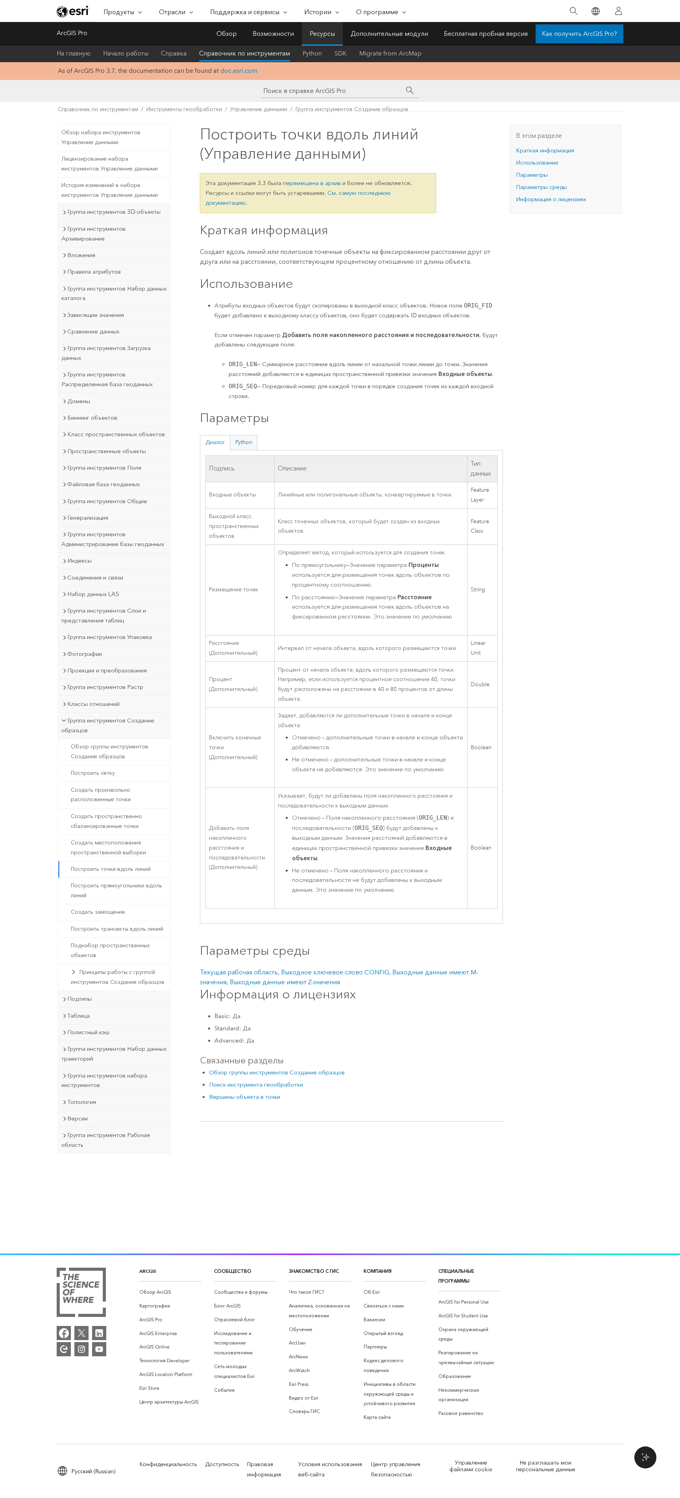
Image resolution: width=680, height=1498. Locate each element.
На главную (74, 53)
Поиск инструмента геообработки (256, 1084)
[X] (81, 1333)
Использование (537, 162)
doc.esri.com (238, 70)
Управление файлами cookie (470, 1466)
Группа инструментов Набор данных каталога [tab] (113, 293)
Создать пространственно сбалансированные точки (106, 821)
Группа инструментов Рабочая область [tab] (105, 1139)
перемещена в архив (312, 183)
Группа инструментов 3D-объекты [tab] (114, 211)
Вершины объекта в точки (244, 1096)
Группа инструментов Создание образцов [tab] (107, 725)
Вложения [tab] (81, 255)
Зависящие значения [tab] (95, 314)
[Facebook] (64, 1333)
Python (312, 53)
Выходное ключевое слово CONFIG (335, 972)
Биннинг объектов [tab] (92, 417)
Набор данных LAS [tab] (93, 594)
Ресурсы (322, 33)
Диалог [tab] (215, 442)
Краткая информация (545, 150)
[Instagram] (81, 1349)
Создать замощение (98, 912)
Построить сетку (93, 773)
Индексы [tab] (79, 560)
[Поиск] (573, 11)
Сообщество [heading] (232, 1271)
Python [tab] (243, 442)
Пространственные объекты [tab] (106, 451)
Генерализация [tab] (87, 517)
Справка (174, 53)
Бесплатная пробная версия (486, 33)
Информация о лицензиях (551, 199)
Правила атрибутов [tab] (94, 271)
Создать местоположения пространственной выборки (108, 847)
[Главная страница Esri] (73, 11)
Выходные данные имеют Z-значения (285, 982)
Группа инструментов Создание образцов (352, 109)
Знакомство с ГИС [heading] (314, 1271)
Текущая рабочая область (239, 972)
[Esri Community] (64, 1349)
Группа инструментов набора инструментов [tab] (104, 1080)
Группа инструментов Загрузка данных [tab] (106, 352)
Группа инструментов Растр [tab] (105, 687)
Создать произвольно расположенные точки (101, 795)
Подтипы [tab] (79, 998)
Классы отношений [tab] (93, 703)
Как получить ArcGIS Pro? (579, 33)
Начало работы (125, 53)
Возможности (273, 33)
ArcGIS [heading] (147, 1271)
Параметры (532, 174)
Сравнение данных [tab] (93, 331)
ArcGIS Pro (72, 33)
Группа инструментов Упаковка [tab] (109, 637)
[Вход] (618, 11)
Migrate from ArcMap (390, 53)
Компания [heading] (378, 1271)
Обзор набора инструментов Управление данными (100, 137)
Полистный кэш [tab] (88, 1032)
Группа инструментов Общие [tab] (107, 501)
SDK (340, 53)
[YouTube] (99, 1349)
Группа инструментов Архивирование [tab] (93, 233)
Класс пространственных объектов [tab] (116, 434)
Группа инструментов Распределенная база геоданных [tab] (107, 379)
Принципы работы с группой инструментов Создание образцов (117, 977)
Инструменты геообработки (184, 109)
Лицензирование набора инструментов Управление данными (109, 164)
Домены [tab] (78, 401)
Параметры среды (541, 187)
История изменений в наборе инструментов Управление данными (109, 190)
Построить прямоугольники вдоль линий (116, 890)
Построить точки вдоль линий (111, 869)
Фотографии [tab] (84, 653)
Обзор (226, 33)
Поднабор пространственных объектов (110, 950)
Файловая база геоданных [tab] (103, 484)
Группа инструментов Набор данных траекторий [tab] (113, 1053)
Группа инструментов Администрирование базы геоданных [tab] (112, 539)
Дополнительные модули (389, 33)
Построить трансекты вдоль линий (117, 929)
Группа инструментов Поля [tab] (104, 467)
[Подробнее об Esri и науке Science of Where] (81, 1294)
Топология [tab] (81, 1101)
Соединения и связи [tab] (95, 577)
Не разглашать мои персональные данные (545, 1466)
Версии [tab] (77, 1118)
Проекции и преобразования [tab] (107, 670)
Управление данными (258, 109)
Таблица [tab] (78, 1015)
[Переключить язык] (595, 11)
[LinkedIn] (99, 1333)
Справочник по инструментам (244, 53)
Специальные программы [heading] (456, 1276)
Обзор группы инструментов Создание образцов (109, 751)
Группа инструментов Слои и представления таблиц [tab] (103, 615)
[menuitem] (170, 1292)
